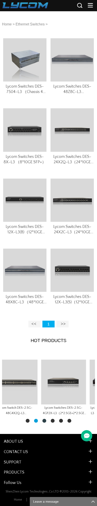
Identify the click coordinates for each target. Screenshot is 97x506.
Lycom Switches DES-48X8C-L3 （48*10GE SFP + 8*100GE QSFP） (25, 300)
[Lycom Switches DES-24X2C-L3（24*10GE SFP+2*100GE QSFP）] (72, 200)
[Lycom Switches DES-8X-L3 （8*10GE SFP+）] (24, 130)
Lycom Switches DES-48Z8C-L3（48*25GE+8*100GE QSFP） (72, 89)
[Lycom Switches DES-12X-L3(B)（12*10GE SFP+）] (24, 200)
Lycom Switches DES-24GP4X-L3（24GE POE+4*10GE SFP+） (37, 410)
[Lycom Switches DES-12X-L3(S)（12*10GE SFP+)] (72, 270)
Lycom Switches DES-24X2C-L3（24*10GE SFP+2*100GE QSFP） (72, 230)
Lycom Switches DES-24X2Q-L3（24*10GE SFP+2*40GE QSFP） (72, 159)
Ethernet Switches (30, 24)
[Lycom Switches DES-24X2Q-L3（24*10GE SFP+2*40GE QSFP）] (72, 130)
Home (7, 24)
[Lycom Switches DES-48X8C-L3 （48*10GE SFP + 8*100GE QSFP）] (24, 270)
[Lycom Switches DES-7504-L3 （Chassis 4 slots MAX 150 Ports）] (24, 60)
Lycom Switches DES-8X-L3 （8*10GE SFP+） (25, 159)
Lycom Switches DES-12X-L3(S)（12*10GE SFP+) (72, 300)
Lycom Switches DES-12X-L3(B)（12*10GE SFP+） (25, 230)
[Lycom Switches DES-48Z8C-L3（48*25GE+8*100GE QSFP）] (72, 60)
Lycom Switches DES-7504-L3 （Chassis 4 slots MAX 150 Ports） (24, 89)
